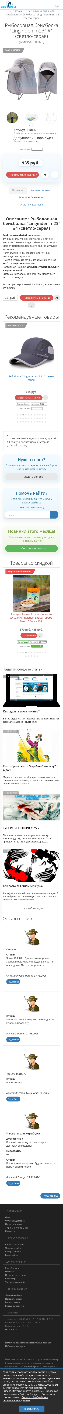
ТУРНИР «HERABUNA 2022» (21, 828)
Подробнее (13, 981)
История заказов (14, 1298)
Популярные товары (15, 1275)
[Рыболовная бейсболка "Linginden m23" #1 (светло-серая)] (31, 79)
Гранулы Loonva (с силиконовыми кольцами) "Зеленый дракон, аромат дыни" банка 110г (31, 617)
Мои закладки (12, 1302)
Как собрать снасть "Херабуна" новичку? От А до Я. (31, 768)
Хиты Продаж (12, 1268)
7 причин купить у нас (16, 1227)
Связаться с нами (14, 1244)
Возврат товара (13, 1251)
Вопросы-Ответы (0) (31, 197)
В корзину (30, 635)
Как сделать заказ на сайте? (21, 711)
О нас (8, 1217)
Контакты (10, 1231)
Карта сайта (11, 1254)
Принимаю (31, 1408)
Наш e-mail (11, 1329)
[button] (55, 4)
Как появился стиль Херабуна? (23, 886)
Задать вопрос (33, 476)
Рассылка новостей (15, 1305)
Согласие (47, 1394)
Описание (18, 190)
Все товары (11, 1278)
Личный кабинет (14, 1295)
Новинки (10, 1271)
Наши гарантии (13, 1224)
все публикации (33, 908)
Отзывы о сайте (13, 1247)
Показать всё (50, 1195)
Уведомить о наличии (23, 174)
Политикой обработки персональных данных (25, 1399)
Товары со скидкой (15, 1282)
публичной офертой (31, 1366)
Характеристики (41, 190)
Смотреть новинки (33, 548)
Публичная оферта (15, 1346)
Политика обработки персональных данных (28, 1342)
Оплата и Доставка (31, 204)
